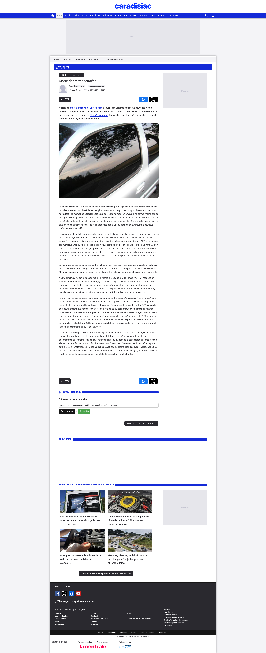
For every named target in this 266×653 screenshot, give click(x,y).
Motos (129, 613)
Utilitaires (107, 15)
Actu (59, 15)
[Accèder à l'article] (82, 501)
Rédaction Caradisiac (128, 633)
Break (57, 621)
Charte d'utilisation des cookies (176, 620)
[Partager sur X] (154, 98)
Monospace (59, 624)
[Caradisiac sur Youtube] (78, 594)
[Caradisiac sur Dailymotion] (72, 594)
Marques (161, 15)
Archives (167, 609)
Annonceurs (111, 633)
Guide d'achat (80, 15)
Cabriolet (94, 616)
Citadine (58, 613)
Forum (143, 15)
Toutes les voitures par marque (139, 619)
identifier (98, 405)
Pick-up (94, 621)
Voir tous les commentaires (141, 423)
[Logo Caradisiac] (133, 11)
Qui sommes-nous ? (148, 633)
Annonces (173, 15)
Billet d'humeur (71, 75)
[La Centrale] (93, 649)
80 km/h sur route (99, 115)
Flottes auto (121, 15)
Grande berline (60, 619)
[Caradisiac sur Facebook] (58, 594)
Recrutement (164, 633)
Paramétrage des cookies (174, 623)
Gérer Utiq (168, 625)
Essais (67, 15)
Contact (100, 633)
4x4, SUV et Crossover (99, 619)
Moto (152, 15)
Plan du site (168, 612)
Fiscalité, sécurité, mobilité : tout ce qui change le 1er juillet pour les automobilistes (127, 559)
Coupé (93, 613)
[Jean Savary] (63, 92)
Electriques (95, 15)
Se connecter (67, 411)
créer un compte (110, 405)
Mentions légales (170, 615)
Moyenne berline (61, 616)
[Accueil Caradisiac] (53, 15)
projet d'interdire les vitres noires (86, 108)
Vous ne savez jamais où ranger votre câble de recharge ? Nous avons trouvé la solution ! (128, 520)
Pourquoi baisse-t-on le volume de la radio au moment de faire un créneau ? (80, 559)
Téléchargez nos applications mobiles (75, 601)
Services (134, 15)
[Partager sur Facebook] (144, 98)
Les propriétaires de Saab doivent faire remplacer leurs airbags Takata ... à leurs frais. (80, 520)
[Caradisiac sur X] (65, 594)
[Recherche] (207, 15)
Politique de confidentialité (174, 617)
